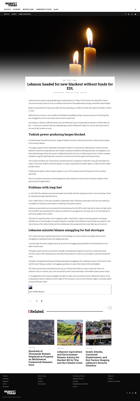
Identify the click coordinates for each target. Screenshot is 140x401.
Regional (5, 381)
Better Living (28, 9)
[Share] (36, 301)
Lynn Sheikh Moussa (58, 92)
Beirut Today (32, 347)
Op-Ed (75, 386)
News (72, 92)
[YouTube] (135, 14)
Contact (14, 14)
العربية (56, 9)
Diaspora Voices (78, 378)
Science (40, 381)
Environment (42, 384)
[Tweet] (41, 301)
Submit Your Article (25, 14)
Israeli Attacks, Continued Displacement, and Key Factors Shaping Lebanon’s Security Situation (97, 358)
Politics (7, 9)
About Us (6, 14)
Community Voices (43, 9)
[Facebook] (125, 14)
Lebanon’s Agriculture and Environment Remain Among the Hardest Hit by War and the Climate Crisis (69, 357)
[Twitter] (128, 14)
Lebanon (68, 92)
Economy (17, 9)
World (5, 384)
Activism (75, 381)
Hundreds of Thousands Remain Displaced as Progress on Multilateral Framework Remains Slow (41, 358)
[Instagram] (132, 14)
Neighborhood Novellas (80, 384)
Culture (40, 378)
